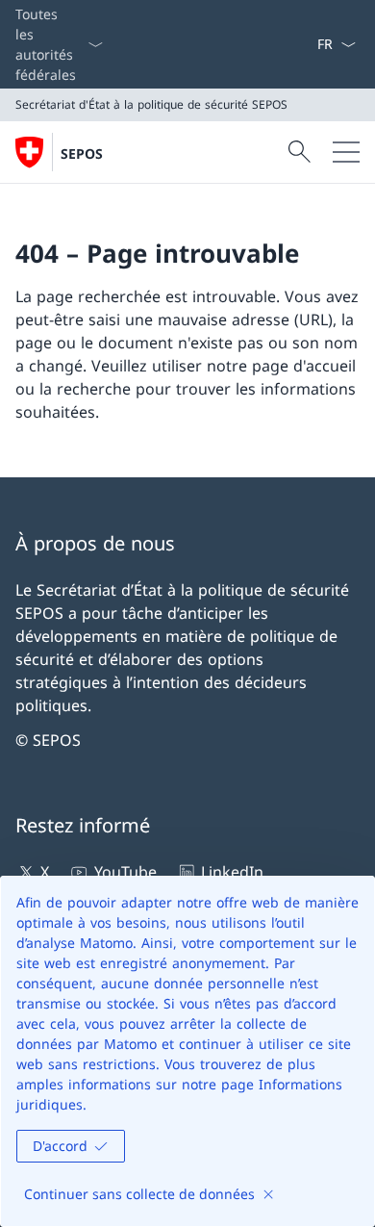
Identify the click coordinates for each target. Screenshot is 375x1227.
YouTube (125, 871)
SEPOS (82, 153)
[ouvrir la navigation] (346, 152)
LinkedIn (232, 871)
